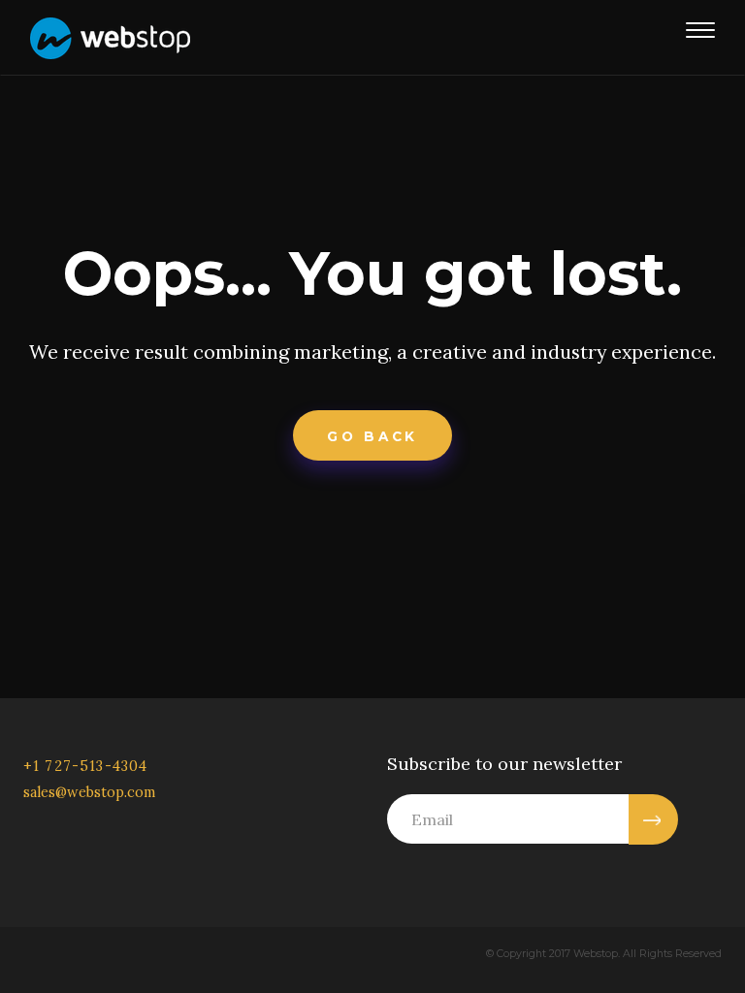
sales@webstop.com (89, 792)
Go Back (372, 436)
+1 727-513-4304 (85, 766)
